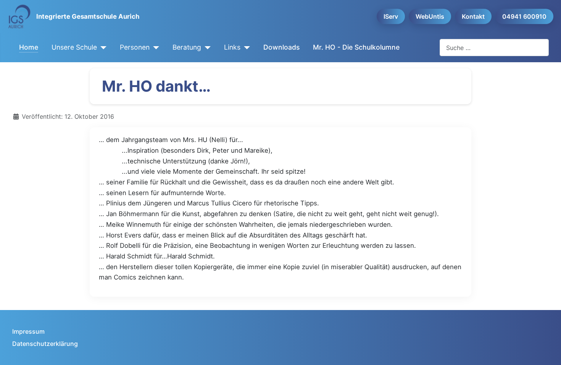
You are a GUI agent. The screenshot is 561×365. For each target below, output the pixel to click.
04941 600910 (524, 16)
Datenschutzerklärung (45, 343)
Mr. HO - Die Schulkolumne (356, 47)
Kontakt (473, 16)
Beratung (186, 47)
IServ (391, 16)
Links (232, 47)
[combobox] (494, 47)
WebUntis (430, 16)
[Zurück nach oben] (547, 351)
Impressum (28, 331)
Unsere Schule (74, 47)
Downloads (281, 47)
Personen (135, 47)
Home (28, 47)
